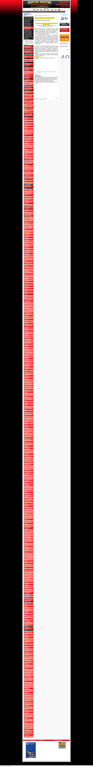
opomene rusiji (49, 71)
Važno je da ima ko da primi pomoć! (42, 15)
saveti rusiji (52, 71)
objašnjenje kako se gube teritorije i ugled (42, 71)
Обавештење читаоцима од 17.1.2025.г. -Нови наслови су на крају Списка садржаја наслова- (29, 42)
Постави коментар (37, 75)
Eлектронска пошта (59, 11)
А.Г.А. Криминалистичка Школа (41, 11)
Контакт (51, 11)
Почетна (25, 11)
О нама (30, 11)
